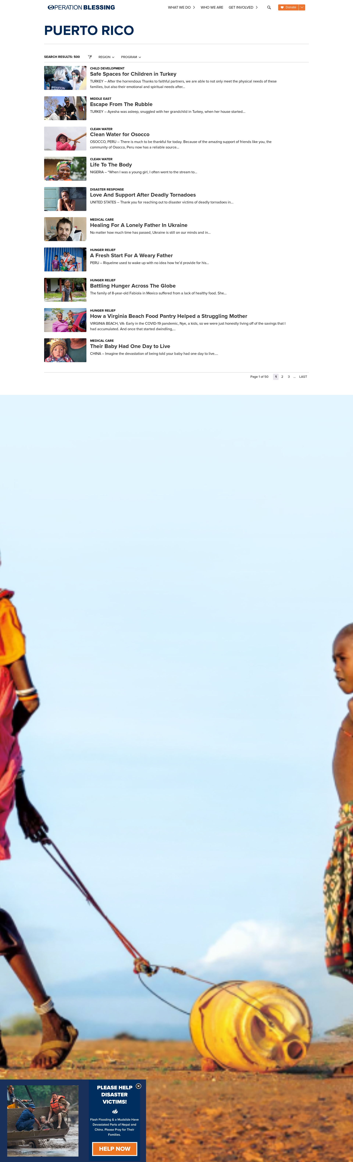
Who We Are (212, 7)
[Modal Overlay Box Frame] (73, 1120)
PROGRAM (129, 57)
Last (303, 376)
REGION (104, 57)
